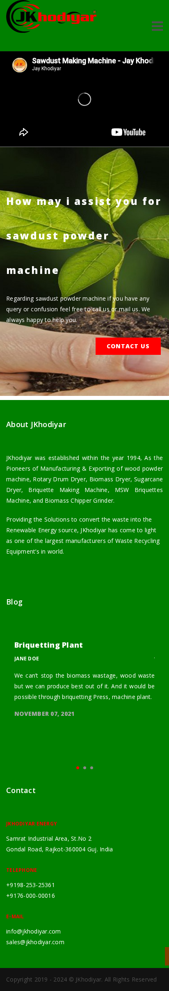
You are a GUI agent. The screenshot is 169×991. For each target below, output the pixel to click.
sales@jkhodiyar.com (35, 942)
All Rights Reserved (131, 979)
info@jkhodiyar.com (33, 931)
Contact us (128, 346)
